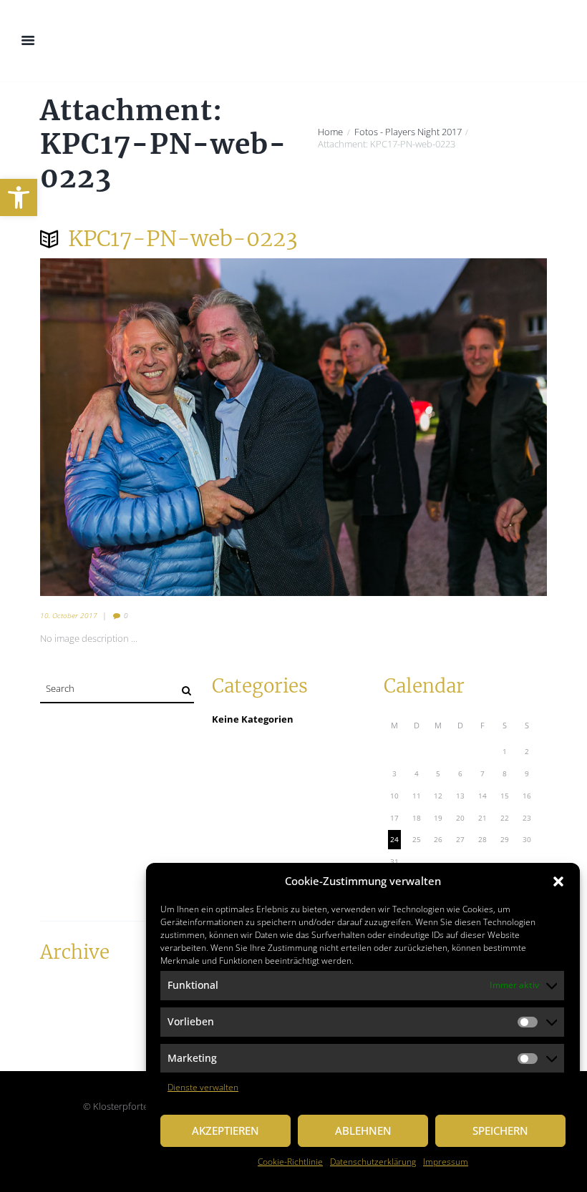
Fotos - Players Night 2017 (408, 132)
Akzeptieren (225, 1130)
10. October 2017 (68, 615)
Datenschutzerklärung (373, 1162)
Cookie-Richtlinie (290, 1162)
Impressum (445, 1162)
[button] (18, 197)
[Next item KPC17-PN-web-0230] (420, 427)
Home (330, 132)
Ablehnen (363, 1130)
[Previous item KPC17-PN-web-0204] (167, 427)
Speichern (500, 1130)
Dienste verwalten (203, 1087)
